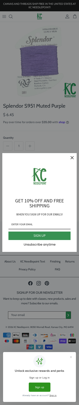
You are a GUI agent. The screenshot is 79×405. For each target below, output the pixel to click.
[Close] (72, 157)
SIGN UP (40, 235)
